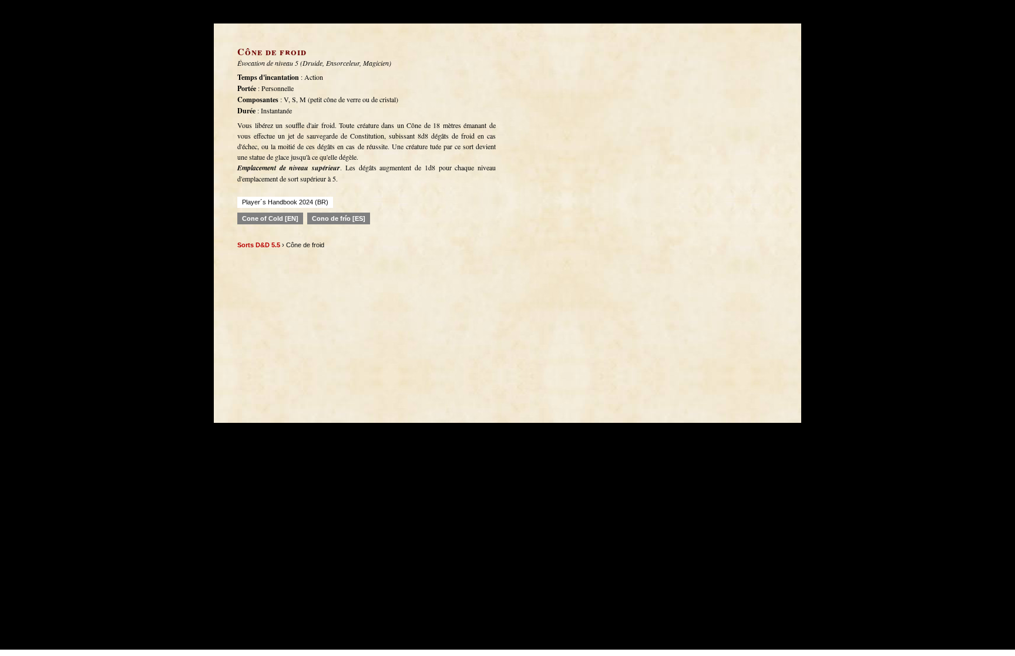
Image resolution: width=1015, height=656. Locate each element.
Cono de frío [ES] (338, 218)
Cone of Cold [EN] (270, 218)
